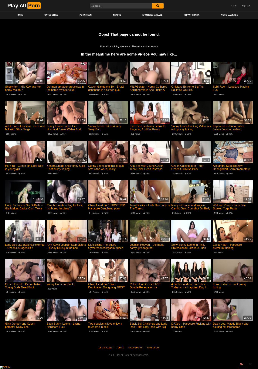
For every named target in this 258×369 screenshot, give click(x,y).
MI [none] (250, 364)
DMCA (120, 347)
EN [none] (241, 364)
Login (234, 5)
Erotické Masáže (152, 15)
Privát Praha (191, 15)
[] (158, 5)
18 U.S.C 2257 (106, 347)
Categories (51, 15)
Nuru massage (229, 15)
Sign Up (246, 5)
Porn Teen (86, 15)
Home (20, 15)
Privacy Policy (135, 347)
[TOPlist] (5, 367)
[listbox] (246, 365)
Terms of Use (153, 347)
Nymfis (117, 15)
